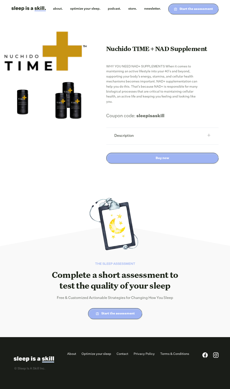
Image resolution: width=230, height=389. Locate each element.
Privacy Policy (144, 354)
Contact (122, 354)
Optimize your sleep (96, 354)
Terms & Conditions (174, 354)
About (71, 354)
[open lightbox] (45, 53)
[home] (28, 9)
